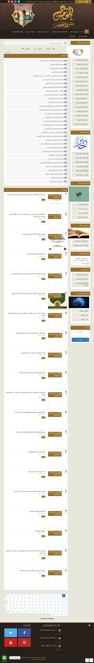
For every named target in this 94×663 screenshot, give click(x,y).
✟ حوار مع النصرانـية (82, 64)
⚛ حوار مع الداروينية (82, 111)
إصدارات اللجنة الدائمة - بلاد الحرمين (53, 60)
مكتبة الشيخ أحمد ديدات (56, 159)
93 (44, 611)
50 (16, 602)
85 (11, 608)
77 (40, 608)
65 (21, 605)
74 (51, 608)
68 (10, 605)
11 (35, 595)
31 (25, 598)
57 (51, 605)
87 (66, 611)
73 (55, 608)
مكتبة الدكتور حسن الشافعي (54, 128)
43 (43, 602)
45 (36, 602)
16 (18, 595)
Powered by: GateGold (47, 618)
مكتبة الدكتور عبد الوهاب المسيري (52, 162)
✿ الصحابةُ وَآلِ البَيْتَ (82, 166)
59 (43, 605)
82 (22, 608)
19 (8, 595)
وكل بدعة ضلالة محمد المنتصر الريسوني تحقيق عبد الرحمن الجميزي (25, 552)
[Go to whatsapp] (4, 657)
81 (26, 608)
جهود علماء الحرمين (82, 274)
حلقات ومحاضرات (83, 217)
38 (62, 602)
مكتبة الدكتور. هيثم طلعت (55, 140)
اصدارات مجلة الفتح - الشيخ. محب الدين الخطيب (49, 76)
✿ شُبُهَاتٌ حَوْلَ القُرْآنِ (82, 153)
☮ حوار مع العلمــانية (82, 94)
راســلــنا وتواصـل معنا (48, 645)
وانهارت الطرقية (40, 531)
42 (47, 602)
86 (7, 608)
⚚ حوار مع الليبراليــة (82, 98)
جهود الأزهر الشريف (82, 279)
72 (59, 608)
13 (29, 595)
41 (51, 602)
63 (28, 605)
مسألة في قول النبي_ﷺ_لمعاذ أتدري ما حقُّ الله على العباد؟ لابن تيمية (27, 215)
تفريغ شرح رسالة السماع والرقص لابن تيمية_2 (30, 412)
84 (15, 608)
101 (13, 611)
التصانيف (7, 52)
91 (51, 611)
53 (66, 605)
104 (62, 614)
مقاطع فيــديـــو (83, 213)
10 (39, 595)
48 (24, 602)
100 (17, 611)
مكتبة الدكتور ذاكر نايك (57, 98)
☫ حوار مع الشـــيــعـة (82, 68)
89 (58, 611)
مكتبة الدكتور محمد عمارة (55, 166)
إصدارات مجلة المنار (58, 72)
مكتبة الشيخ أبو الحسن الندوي (54, 121)
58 (47, 605)
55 (58, 605)
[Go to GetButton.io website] (4, 661)
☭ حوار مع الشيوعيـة (82, 107)
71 (62, 608)
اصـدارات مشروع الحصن (47, 638)
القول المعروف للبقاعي (37, 511)
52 (9, 602)
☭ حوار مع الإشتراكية (82, 102)
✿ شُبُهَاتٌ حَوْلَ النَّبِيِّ (82, 162)
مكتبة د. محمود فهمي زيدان (54, 94)
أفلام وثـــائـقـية (83, 204)
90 (55, 611)
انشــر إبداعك (84, 319)
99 (21, 611)
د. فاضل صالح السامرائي (56, 170)
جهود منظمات (83, 311)
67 (13, 605)
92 (47, 611)
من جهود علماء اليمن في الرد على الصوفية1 (30, 333)
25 (47, 598)
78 (37, 608)
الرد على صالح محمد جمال (36, 471)
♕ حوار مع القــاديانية (82, 81)
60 (39, 605)
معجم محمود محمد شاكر (58, 1)
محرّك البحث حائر (82, 36)
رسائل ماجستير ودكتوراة (81, 245)
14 (25, 595)
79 (33, 608)
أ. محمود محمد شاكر (57, 181)
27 (40, 598)
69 (6, 605)
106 (53, 614)
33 (17, 598)
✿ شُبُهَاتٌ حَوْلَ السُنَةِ (82, 158)
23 (55, 598)
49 (20, 602)
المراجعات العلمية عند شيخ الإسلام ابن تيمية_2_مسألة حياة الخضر (25, 393)
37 (66, 602)
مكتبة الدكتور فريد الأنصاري (55, 83)
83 (18, 608)
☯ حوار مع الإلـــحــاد (82, 73)
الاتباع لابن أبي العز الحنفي (36, 254)
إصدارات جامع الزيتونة (57, 68)
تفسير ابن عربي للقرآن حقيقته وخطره (32, 570)
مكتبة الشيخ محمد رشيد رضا (55, 113)
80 (29, 608)
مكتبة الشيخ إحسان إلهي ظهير (54, 87)
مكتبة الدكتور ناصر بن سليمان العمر (53, 144)
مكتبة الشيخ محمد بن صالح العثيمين (52, 110)
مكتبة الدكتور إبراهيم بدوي (55, 174)
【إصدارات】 (72, 36)
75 (48, 608)
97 (28, 611)
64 (25, 605)
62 (32, 605)
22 (59, 598)
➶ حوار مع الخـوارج (82, 120)
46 (32, 602)
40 (55, 602)
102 (9, 611)
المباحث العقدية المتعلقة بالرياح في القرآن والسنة (28, 273)
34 (14, 598)
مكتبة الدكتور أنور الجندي (56, 147)
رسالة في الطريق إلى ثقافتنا (27, 1)
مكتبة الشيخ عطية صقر (56, 102)
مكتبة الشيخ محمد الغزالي (55, 117)
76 (44, 608)
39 (58, 602)
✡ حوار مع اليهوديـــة (82, 60)
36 (6, 598)
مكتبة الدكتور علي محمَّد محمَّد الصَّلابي (51, 136)
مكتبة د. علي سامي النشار (55, 91)
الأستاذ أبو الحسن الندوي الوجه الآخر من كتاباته (29, 491)
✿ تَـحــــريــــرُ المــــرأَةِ (82, 175)
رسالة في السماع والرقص (36, 452)
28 (36, 598)
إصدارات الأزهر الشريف (57, 64)
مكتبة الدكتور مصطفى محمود (54, 151)
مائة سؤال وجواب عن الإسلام (59, 31)
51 (13, 602)
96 (32, 611)
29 (32, 598)
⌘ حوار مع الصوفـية (82, 90)
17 (15, 595)
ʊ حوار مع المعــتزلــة (82, 85)
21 (62, 598)
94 (40, 611)
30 (28, 598)
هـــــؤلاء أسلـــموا (31, 31)
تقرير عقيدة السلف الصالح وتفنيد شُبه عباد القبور (28, 293)
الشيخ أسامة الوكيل (58, 177)
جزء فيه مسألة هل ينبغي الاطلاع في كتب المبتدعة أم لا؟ (26, 194)
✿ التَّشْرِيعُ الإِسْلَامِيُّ (82, 170)
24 (51, 598)
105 (57, 614)
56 (54, 605)
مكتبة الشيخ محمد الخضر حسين (54, 79)
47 (28, 602)
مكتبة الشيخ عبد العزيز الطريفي (54, 125)
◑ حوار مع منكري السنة (81, 124)
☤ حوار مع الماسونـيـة (81, 77)
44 (39, 602)
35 (10, 598)
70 (66, 608)
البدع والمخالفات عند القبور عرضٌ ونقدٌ (32, 372)
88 (62, 611)
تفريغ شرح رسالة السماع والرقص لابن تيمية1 (30, 432)
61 (36, 605)
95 (36, 611)
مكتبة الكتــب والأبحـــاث (81, 241)
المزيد (43, 199)
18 (11, 595)
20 (66, 598)
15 (22, 595)
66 (17, 605)
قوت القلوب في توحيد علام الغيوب (33, 353)
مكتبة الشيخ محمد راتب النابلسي (53, 132)
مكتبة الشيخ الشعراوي (57, 155)
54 (62, 605)
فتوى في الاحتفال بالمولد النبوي (33, 234)
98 (25, 611)
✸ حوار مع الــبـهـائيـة (82, 115)
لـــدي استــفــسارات (43, 31)
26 (43, 598)
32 (21, 598)
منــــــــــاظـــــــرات (83, 208)
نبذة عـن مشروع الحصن (76, 31)
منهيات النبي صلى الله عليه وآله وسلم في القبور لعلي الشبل (26, 314)
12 (32, 595)
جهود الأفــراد (84, 315)
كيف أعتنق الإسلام (17, 31)
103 (66, 614)
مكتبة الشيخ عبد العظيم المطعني (52, 106)
